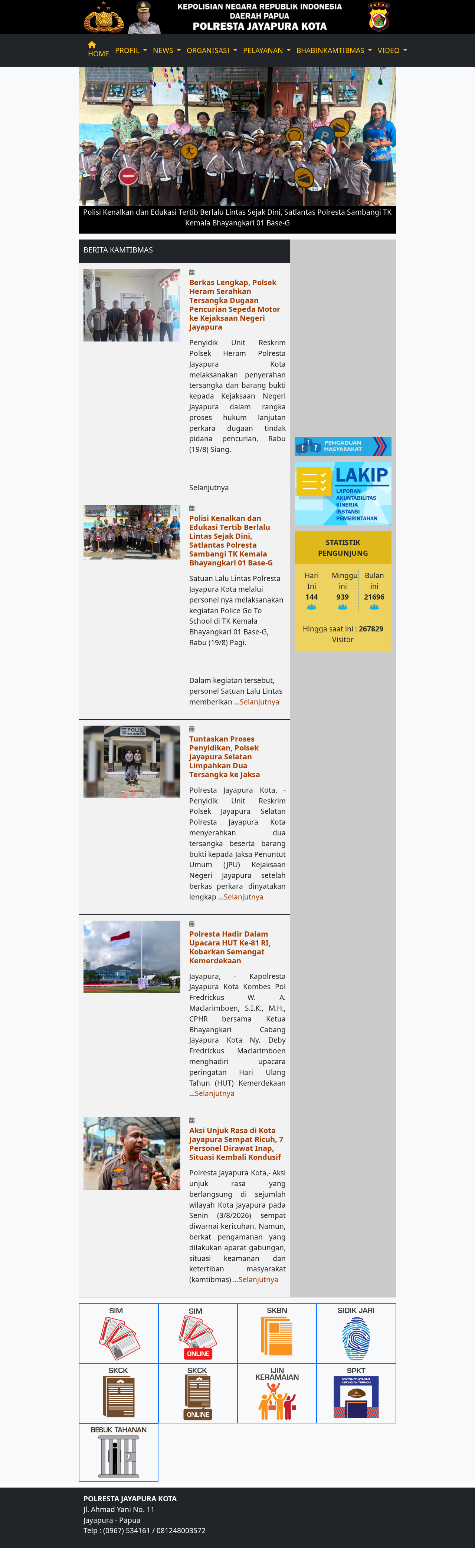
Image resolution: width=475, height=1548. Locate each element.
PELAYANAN (264, 50)
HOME (98, 54)
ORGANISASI (209, 50)
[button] (103, 150)
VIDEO (390, 50)
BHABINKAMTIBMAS (331, 50)
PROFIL (128, 50)
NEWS (164, 50)
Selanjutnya (259, 702)
